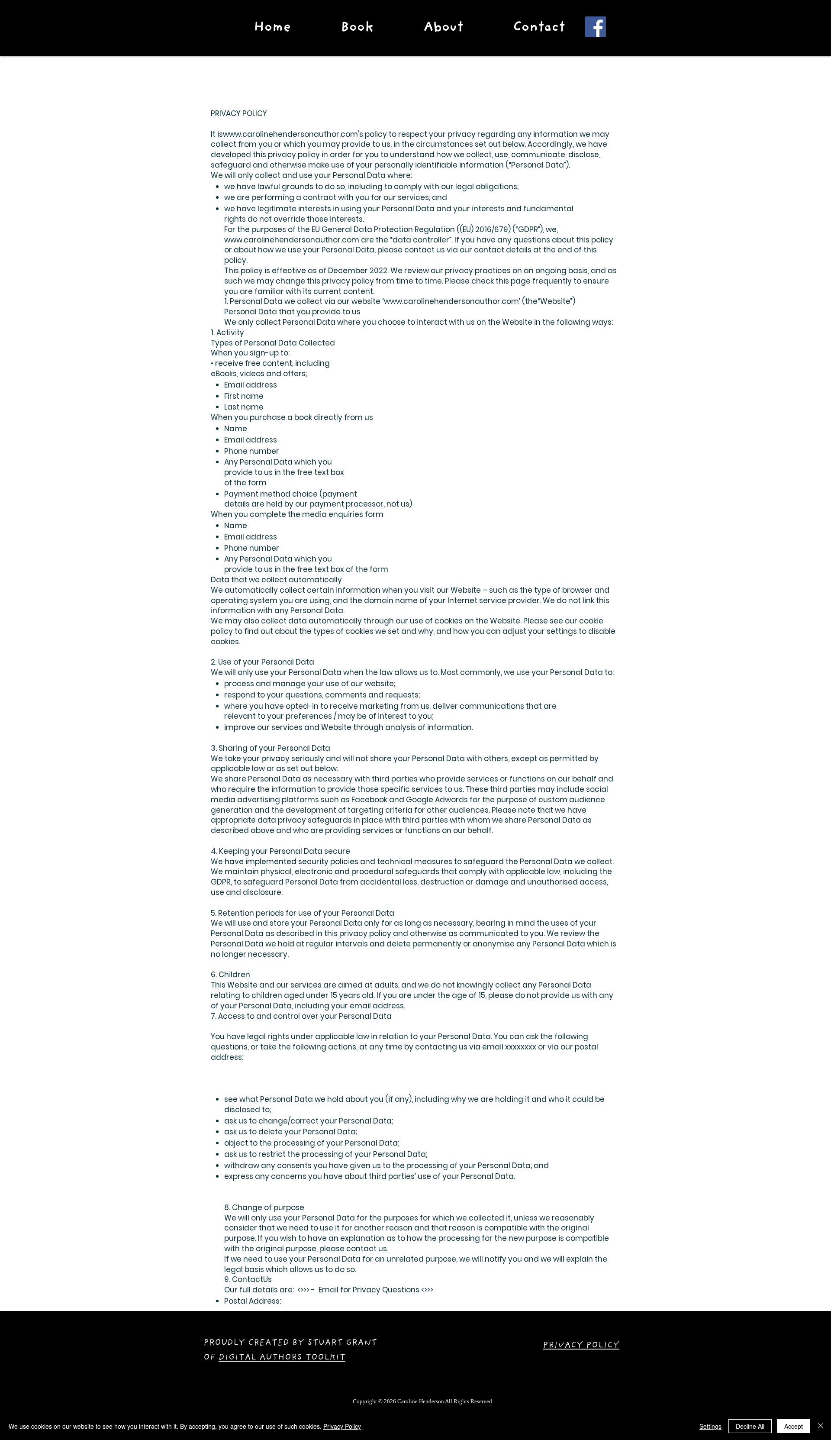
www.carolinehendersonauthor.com (290, 134)
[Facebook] (595, 26)
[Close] (820, 1426)
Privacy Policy (342, 1426)
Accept (793, 1426)
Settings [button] (710, 1426)
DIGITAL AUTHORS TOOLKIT (282, 1358)
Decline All (750, 1426)
